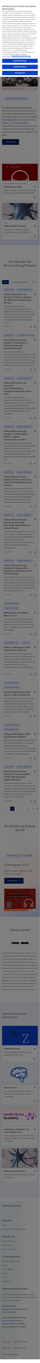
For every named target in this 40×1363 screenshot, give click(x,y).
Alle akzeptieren (20, 73)
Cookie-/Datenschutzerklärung (21, 56)
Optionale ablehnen (20, 67)
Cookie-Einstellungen (19, 61)
